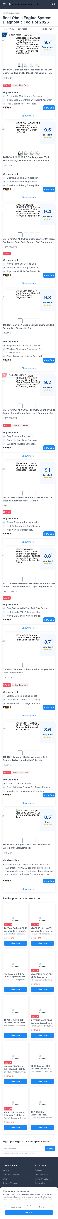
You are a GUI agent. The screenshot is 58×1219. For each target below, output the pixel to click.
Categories (40, 1183)
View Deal (49, 107)
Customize (16, 1207)
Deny (41, 1207)
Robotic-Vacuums (10, 1183)
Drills (5, 1179)
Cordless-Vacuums (11, 1174)
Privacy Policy (41, 1174)
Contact (38, 1170)
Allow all (29, 1212)
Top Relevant (46, 29)
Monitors (6, 1170)
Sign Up (50, 1149)
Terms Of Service (43, 1179)
